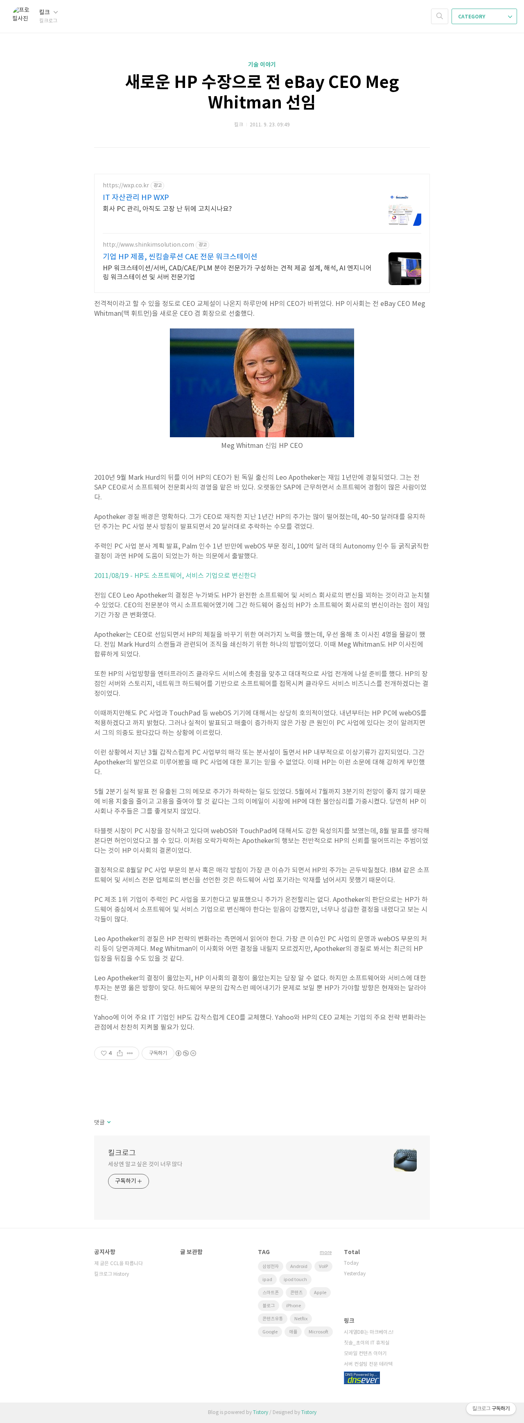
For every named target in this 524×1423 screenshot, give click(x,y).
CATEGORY (472, 17)
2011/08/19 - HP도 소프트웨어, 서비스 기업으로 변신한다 (175, 576)
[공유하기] (120, 1053)
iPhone (293, 1305)
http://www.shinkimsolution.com (148, 245)
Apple (320, 1292)
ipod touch (295, 1279)
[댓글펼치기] (108, 1122)
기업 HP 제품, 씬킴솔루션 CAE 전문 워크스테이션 (180, 257)
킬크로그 (122, 1153)
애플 (293, 1332)
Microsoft (318, 1332)
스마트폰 (270, 1292)
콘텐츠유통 (272, 1319)
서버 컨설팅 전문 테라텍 (368, 1364)
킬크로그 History (111, 1274)
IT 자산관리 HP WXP (136, 197)
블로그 (268, 1305)
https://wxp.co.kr (126, 185)
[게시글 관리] (130, 1053)
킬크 (45, 12)
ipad (267, 1279)
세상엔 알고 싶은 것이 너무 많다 (145, 1164)
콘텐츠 (296, 1292)
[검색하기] (439, 16)
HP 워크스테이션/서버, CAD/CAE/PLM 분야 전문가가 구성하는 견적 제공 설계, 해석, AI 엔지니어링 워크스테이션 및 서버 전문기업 (237, 273)
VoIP (323, 1266)
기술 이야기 (262, 64)
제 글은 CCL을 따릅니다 (118, 1263)
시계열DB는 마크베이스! (368, 1332)
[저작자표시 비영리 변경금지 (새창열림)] (185, 1053)
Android (298, 1266)
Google (270, 1332)
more (326, 1252)
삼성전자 (270, 1266)
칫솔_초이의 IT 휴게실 (366, 1343)
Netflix (300, 1319)
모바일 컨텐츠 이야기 (365, 1353)
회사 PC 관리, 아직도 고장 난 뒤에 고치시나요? (167, 209)
